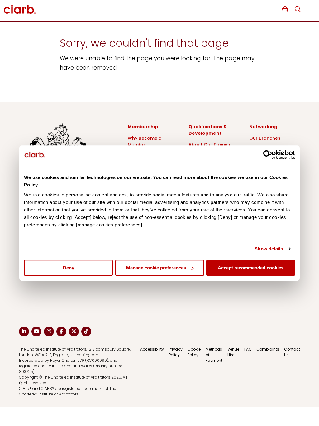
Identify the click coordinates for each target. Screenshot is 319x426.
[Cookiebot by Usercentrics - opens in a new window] (267, 154)
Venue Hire (233, 351)
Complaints (267, 349)
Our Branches (264, 138)
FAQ (247, 349)
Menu (312, 9)
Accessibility (152, 349)
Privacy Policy (176, 351)
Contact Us (292, 351)
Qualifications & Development (207, 129)
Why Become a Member (145, 141)
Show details (269, 248)
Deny (68, 267)
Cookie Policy (194, 351)
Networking (263, 126)
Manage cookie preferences (156, 267)
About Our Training (210, 145)
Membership (143, 126)
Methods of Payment (214, 354)
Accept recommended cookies (250, 267)
